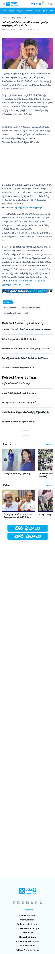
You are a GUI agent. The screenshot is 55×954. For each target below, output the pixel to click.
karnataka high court (12, 313)
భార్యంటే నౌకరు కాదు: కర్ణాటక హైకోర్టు (27, 422)
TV (48, 4)
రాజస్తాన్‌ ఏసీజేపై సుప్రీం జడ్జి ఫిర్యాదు (27, 393)
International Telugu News (27, 941)
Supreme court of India (30, 308)
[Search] (40, 4)
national (27, 18)
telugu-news (15, 18)
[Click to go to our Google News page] (40, 902)
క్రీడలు (45, 11)
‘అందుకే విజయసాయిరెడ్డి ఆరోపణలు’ (27, 368)
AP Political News (27, 915)
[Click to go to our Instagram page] (27, 902)
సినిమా (38, 11)
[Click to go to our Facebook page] (14, 902)
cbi (26, 313)
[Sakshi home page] (28, 891)
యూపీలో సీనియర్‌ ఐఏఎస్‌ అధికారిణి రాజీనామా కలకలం (26, 329)
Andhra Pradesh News (27, 924)
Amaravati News (28, 920)
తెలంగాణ (29, 11)
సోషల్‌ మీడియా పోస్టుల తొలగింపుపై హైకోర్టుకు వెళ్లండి (27, 412)
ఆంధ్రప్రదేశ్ (20, 11)
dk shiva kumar (10, 308)
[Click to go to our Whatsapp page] (18, 902)
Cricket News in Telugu (27, 928)
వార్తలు (11, 11)
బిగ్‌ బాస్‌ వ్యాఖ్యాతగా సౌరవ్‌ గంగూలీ (26, 339)
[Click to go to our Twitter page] (23, 902)
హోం (4, 11)
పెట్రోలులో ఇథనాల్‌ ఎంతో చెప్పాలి (26, 383)
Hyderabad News (27, 937)
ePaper (35, 4)
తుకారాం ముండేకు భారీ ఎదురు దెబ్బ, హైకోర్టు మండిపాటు (27, 348)
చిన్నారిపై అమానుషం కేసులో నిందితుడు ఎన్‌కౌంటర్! (27, 358)
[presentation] (5, 459)
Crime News (27, 933)
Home (4, 18)
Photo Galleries (27, 946)
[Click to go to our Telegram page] (36, 902)
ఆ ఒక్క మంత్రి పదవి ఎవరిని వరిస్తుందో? (27, 402)
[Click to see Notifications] (51, 3)
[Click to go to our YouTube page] (32, 902)
